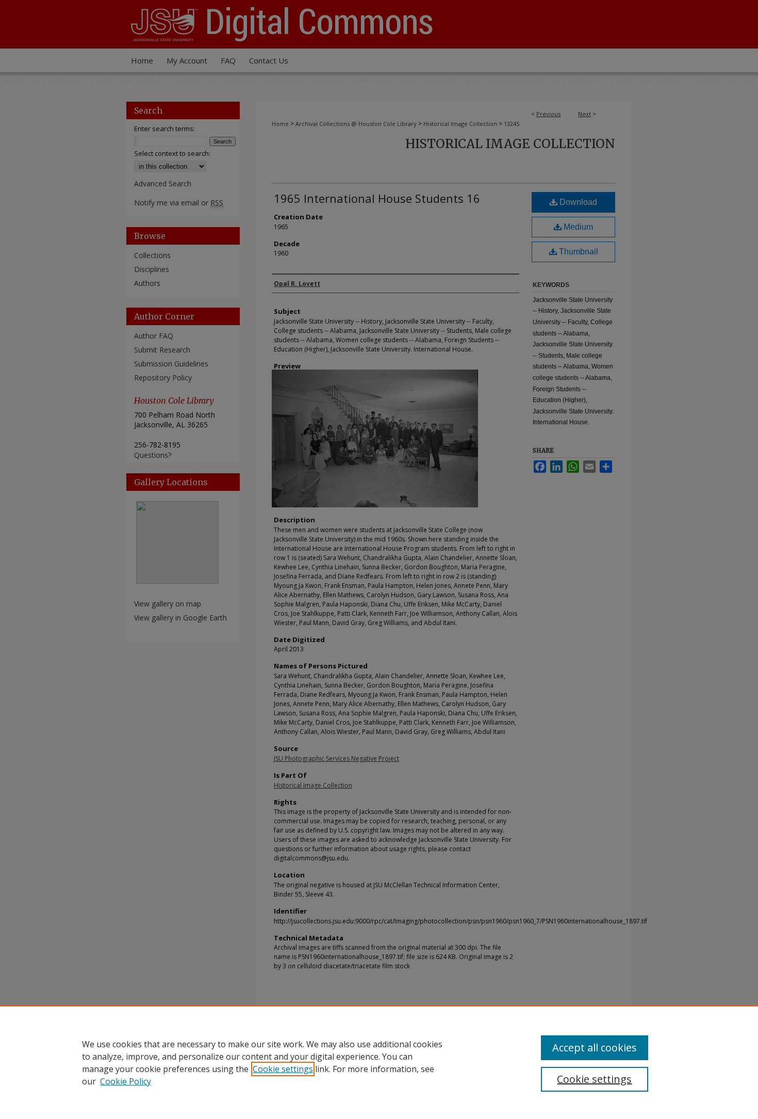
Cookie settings (283, 1069)
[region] (379, 1062)
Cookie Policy (125, 1081)
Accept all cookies (594, 1047)
